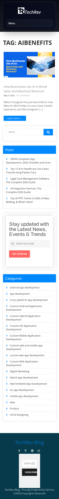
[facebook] (19, 451)
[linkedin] (32, 451)
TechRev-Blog (29, 442)
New (12, 402)
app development (20, 293)
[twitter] (25, 451)
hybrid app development (24, 377)
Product (14, 408)
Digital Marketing (19, 371)
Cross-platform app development (29, 300)
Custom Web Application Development (31, 56)
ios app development (22, 390)
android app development (25, 287)
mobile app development (24, 396)
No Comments (23, 95)
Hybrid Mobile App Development (28, 383)
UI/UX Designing (19, 414)
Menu (11, 23)
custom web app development (27, 355)
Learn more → (15, 118)
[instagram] (38, 451)
